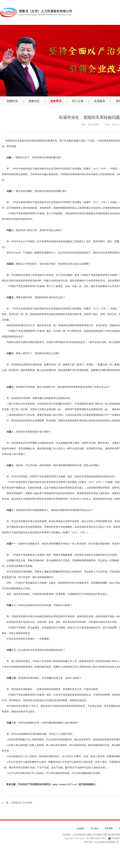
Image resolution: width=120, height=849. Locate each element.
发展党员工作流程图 (21, 802)
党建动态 (34, 101)
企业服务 (80, 828)
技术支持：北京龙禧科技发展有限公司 (101, 842)
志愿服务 (99, 101)
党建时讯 (12, 101)
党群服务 (109, 828)
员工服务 (94, 828)
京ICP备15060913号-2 (96, 838)
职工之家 (77, 101)
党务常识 (56, 101)
